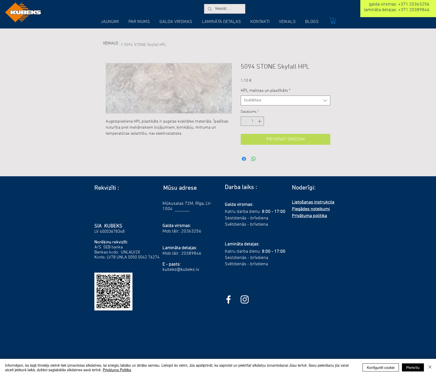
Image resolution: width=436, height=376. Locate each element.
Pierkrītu (413, 367)
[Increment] (260, 121)
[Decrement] (244, 121)
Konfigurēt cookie (381, 367)
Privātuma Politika (117, 369)
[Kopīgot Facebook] (244, 159)
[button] (333, 20)
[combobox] (285, 100)
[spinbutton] (252, 121)
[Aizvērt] (430, 367)
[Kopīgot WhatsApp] (254, 159)
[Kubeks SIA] (228, 299)
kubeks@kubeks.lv (180, 269)
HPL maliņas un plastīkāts (265, 90)
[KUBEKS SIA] (244, 299)
